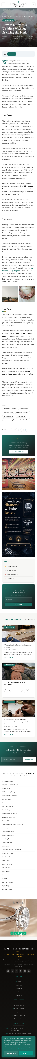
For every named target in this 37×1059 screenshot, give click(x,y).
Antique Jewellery (7, 781)
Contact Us (9, 578)
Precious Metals (7, 875)
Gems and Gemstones (8, 817)
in (15, 430)
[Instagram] (16, 971)
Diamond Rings (6, 799)
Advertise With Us (11, 574)
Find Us (18, 1012)
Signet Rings (6, 885)
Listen (12, 54)
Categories (18, 988)
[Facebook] (8, 971)
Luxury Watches (7, 864)
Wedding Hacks (24, 420)
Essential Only (11, 1053)
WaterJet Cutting (7, 889)
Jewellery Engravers (8, 831)
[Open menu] (3, 4)
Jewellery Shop (6, 846)
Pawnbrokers (6, 867)
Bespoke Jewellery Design (10, 784)
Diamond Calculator (18, 1015)
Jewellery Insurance (8, 835)
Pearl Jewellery (6, 871)
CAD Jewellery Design (8, 792)
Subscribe (18, 604)
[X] (12, 971)
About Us (18, 985)
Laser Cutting (6, 860)
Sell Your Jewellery (8, 882)
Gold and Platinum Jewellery (10, 821)
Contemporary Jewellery (9, 795)
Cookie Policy (22, 1049)
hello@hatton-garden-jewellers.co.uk (20, 1033)
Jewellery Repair (7, 842)
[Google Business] (29, 971)
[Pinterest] (20, 971)
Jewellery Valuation (8, 853)
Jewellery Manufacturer (9, 839)
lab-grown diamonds (22, 412)
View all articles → (30, 619)
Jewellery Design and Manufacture (12, 824)
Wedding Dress (21, 416)
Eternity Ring (6, 810)
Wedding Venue (8, 416)
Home (4, 16)
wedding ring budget (10, 408)
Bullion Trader (6, 788)
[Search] (33, 4)
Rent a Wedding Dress (10, 420)
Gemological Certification (9, 813)
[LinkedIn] (24, 971)
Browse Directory (18, 451)
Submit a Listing (18, 1008)
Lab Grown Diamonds (8, 857)
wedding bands (8, 412)
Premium (4, 878)
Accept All (26, 1053)
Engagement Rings (7, 806)
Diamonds (5, 803)
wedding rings (24, 408)
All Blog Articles (10, 570)
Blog (10, 16)
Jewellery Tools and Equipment (11, 849)
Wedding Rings (6, 893)
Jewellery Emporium (8, 828)
